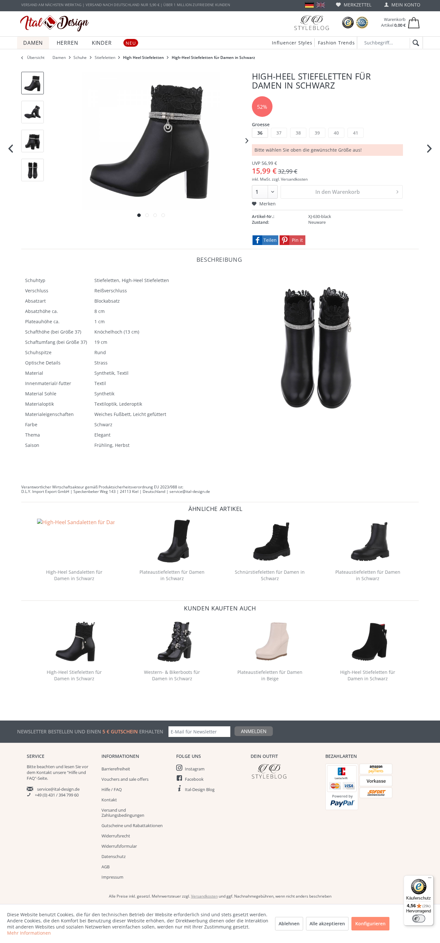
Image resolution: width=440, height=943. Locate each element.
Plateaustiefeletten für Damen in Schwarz (172, 575)
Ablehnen (289, 923)
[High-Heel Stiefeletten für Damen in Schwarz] (75, 641)
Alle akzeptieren (327, 923)
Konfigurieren (370, 923)
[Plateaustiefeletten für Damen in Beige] (271, 641)
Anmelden (253, 731)
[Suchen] (415, 43)
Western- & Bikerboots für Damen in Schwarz (172, 675)
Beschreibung (219, 259)
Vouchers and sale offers (124, 779)
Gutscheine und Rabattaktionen (132, 825)
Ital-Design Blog (200, 789)
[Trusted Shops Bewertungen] (348, 22)
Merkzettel (356, 5)
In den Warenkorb (337, 191)
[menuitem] (353, 5)
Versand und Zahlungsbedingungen (122, 812)
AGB (105, 867)
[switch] (418, 918)
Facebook (194, 779)
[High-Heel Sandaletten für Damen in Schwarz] (75, 541)
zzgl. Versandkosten (290, 179)
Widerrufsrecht (115, 836)
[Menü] (430, 879)
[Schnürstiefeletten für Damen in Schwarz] (271, 541)
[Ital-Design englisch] (321, 5)
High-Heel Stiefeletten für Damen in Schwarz (74, 675)
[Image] (139, 215)
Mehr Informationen (29, 933)
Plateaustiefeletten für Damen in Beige (269, 675)
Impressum (112, 877)
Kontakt (109, 800)
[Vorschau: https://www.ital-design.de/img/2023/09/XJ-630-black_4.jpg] (32, 170)
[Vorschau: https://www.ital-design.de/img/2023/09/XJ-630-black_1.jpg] (32, 83)
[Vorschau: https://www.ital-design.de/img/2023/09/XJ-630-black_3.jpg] (32, 141)
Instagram (195, 769)
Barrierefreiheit (115, 769)
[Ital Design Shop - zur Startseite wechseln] (54, 23)
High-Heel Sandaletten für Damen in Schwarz (74, 575)
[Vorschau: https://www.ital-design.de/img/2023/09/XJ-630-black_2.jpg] (32, 112)
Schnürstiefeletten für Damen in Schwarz (270, 575)
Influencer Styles (292, 43)
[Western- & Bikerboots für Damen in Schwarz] (173, 641)
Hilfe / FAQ (111, 789)
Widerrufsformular (119, 846)
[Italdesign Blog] (285, 771)
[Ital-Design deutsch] (309, 5)
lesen (69, 766)
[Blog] (311, 22)
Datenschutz (113, 856)
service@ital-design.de (58, 789)
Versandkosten (204, 896)
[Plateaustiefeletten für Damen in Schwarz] (173, 541)
